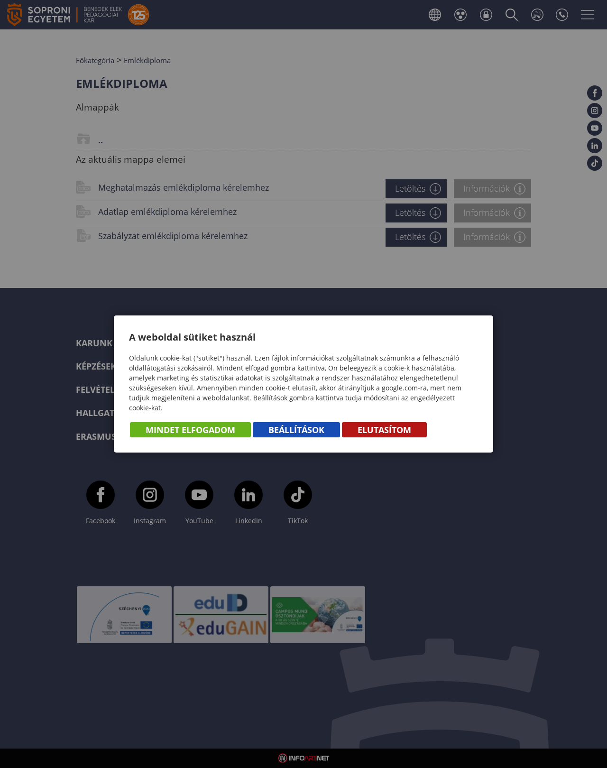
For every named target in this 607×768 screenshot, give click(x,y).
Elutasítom (384, 429)
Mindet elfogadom (190, 429)
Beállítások (296, 429)
